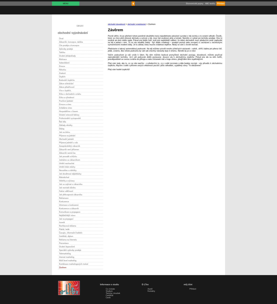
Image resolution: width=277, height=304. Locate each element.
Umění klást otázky (67, 167)
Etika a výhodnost (66, 97)
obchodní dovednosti (116, 24)
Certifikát (109, 295)
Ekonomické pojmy (194, 3)
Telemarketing (65, 254)
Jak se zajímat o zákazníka (70, 184)
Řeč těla (62, 122)
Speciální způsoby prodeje (70, 250)
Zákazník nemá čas (67, 153)
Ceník (108, 297)
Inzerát (62, 222)
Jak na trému (64, 132)
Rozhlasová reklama (67, 226)
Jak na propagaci (66, 219)
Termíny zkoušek (113, 293)
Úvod (61, 38)
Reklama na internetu (68, 240)
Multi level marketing (67, 260)
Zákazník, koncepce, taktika (71, 42)
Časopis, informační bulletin (70, 233)
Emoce (62, 66)
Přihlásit (192, 289)
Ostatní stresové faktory (69, 115)
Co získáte (110, 289)
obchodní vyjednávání (137, 24)
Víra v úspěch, (65, 90)
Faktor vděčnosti (66, 191)
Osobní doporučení (67, 247)
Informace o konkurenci (69, 205)
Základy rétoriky (65, 125)
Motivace (63, 59)
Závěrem (62, 267)
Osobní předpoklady (67, 56)
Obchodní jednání (66, 139)
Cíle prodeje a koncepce (69, 45)
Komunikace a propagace (69, 212)
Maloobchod (64, 177)
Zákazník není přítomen (69, 149)
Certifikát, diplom (66, 236)
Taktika (62, 52)
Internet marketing (66, 257)
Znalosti (62, 73)
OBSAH (80, 26)
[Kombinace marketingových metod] (133, 3)
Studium (109, 291)
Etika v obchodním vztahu (70, 94)
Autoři (150, 289)
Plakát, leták (64, 229)
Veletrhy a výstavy (67, 181)
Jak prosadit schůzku (68, 156)
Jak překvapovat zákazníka (70, 195)
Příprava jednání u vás (68, 143)
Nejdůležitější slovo (67, 215)
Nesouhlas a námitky (68, 170)
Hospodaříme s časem (68, 111)
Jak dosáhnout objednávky (70, 174)
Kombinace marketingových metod (73, 264)
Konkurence (64, 201)
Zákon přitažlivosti (66, 87)
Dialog (61, 129)
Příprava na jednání (67, 136)
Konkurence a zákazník (69, 208)
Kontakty (151, 291)
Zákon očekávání (66, 84)
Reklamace (63, 198)
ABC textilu (210, 3)
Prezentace (64, 243)
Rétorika (62, 70)
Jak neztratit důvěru (67, 188)
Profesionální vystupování (70, 118)
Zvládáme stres (65, 108)
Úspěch (62, 77)
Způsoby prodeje (66, 49)
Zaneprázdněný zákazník (69, 146)
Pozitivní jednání (66, 101)
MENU (65, 3)
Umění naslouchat (66, 163)
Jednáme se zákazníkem (69, 160)
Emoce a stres (65, 104)
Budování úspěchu (67, 80)
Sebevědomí (64, 63)
